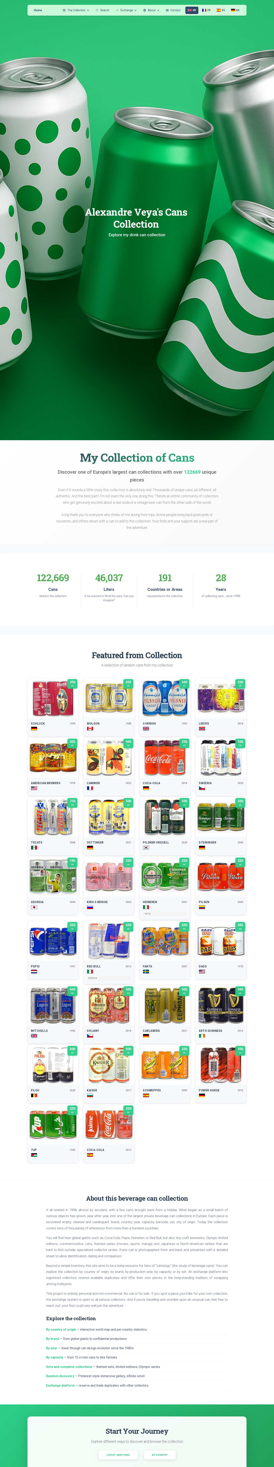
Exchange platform (60, 1385)
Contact (173, 10)
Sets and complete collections (69, 1367)
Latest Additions (118, 1454)
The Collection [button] (74, 10)
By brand (52, 1339)
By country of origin (61, 1329)
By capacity (54, 1357)
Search (102, 10)
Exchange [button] (124, 10)
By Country (160, 1454)
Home (38, 10)
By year (51, 1348)
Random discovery (60, 1376)
